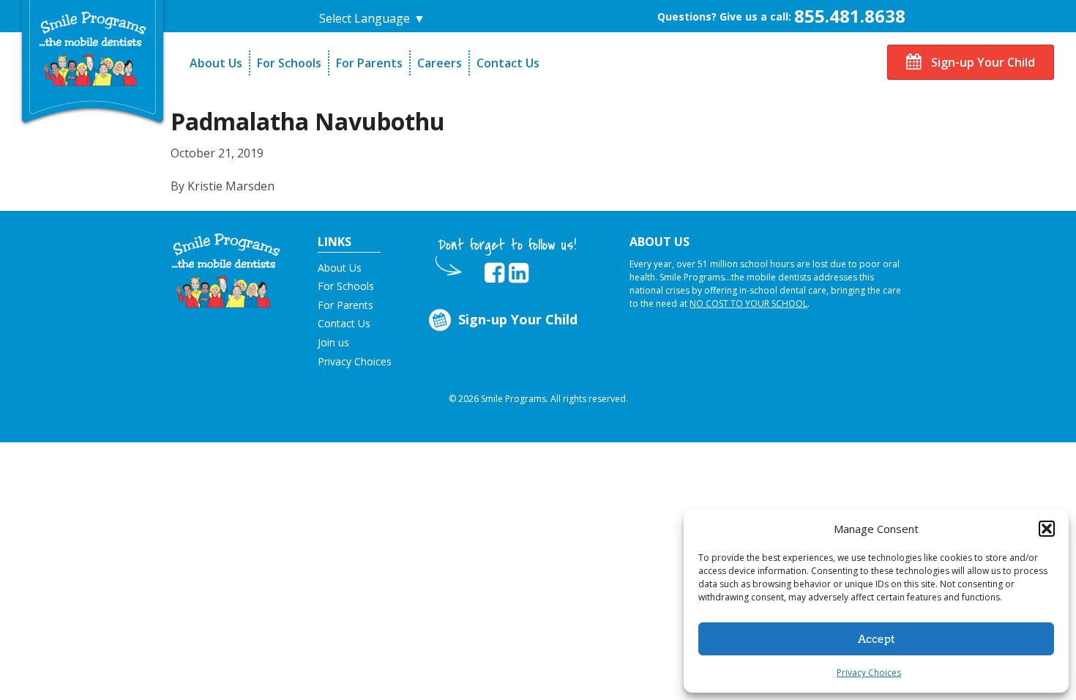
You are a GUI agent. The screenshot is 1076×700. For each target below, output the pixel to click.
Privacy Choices (869, 672)
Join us (333, 342)
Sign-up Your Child (981, 62)
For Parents (369, 63)
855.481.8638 (849, 16)
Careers (439, 63)
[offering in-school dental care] (93, 48)
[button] (1046, 528)
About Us (216, 63)
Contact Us (508, 63)
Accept (876, 639)
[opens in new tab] (494, 273)
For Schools (289, 63)
